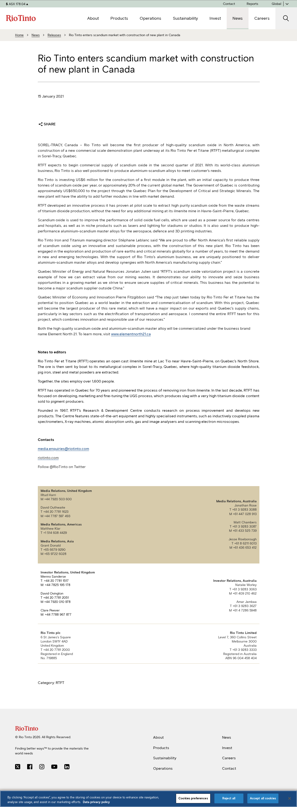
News (226, 737)
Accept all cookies (263, 798)
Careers (229, 758)
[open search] (286, 18)
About (158, 737)
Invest (227, 747)
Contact (229, 768)
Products (161, 747)
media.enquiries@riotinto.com (63, 448)
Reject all (228, 798)
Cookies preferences (193, 798)
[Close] (289, 798)
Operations (163, 768)
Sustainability (164, 758)
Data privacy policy (96, 802)
